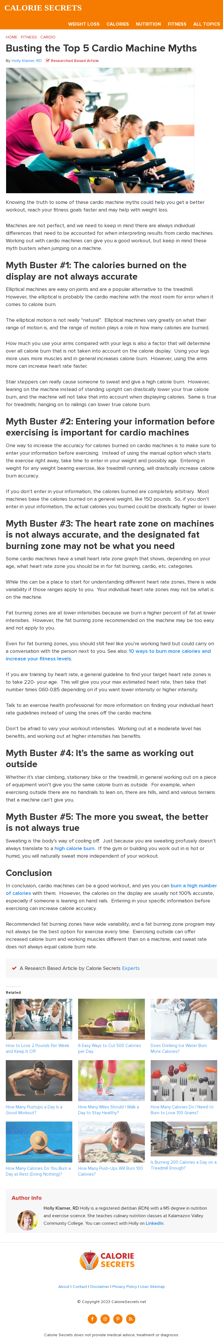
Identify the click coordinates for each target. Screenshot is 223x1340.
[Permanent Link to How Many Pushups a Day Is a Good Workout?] (39, 1064)
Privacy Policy (124, 1286)
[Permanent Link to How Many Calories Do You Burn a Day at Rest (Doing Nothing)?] (39, 1125)
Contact (80, 1286)
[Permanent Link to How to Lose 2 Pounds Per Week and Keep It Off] (39, 1002)
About (63, 1286)
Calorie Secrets (43, 7)
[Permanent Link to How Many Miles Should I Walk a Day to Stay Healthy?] (111, 1064)
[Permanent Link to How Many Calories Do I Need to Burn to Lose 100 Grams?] (184, 1064)
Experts (131, 968)
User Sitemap (152, 1286)
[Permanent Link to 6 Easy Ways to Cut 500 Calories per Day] (111, 1002)
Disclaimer (99, 1286)
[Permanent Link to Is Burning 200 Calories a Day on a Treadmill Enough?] (184, 1125)
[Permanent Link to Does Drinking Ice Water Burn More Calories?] (184, 1002)
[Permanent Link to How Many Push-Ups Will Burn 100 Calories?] (111, 1125)
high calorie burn (74, 848)
